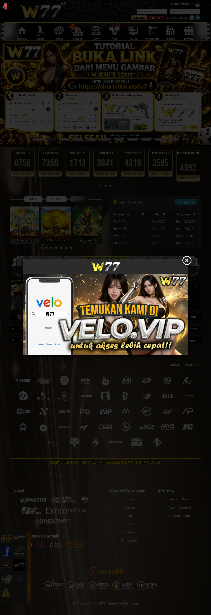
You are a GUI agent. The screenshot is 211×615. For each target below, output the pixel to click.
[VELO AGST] (105, 314)
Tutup (187, 261)
